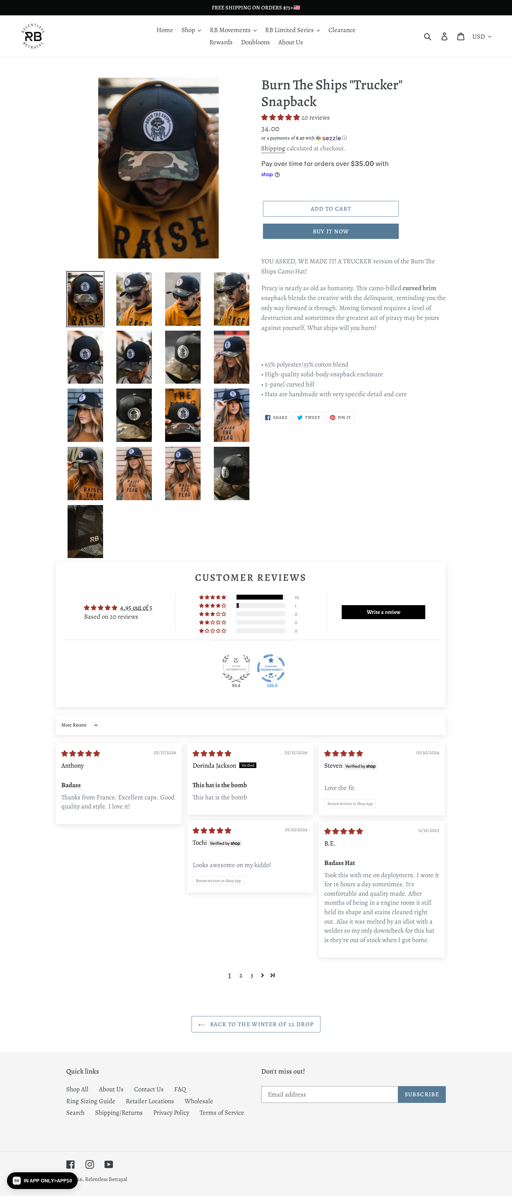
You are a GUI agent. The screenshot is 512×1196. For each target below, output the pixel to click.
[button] (281, 117)
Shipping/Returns (119, 1112)
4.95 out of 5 (136, 607)
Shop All (77, 1089)
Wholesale (199, 1101)
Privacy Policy (171, 1112)
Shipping (273, 148)
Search (75, 1112)
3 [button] (251, 975)
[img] (80, 753)
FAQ (180, 1089)
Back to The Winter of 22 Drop (261, 1024)
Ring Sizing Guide (90, 1101)
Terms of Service (222, 1112)
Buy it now (331, 231)
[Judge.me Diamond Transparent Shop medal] (271, 668)
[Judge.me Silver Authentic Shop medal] (236, 668)
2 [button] (240, 975)
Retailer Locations (150, 1101)
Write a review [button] (384, 612)
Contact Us (149, 1089)
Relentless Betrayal (106, 1179)
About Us (111, 1089)
